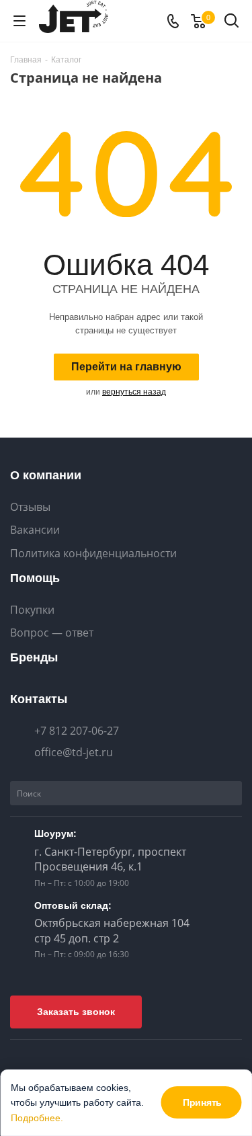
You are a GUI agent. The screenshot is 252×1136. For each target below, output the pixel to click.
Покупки (32, 610)
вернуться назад (134, 392)
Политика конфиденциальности (93, 553)
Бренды (34, 657)
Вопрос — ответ (51, 632)
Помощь (35, 578)
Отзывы (30, 507)
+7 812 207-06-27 (76, 730)
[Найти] (230, 793)
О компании (45, 475)
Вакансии (35, 530)
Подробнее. (37, 1117)
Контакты (38, 699)
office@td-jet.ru (73, 752)
